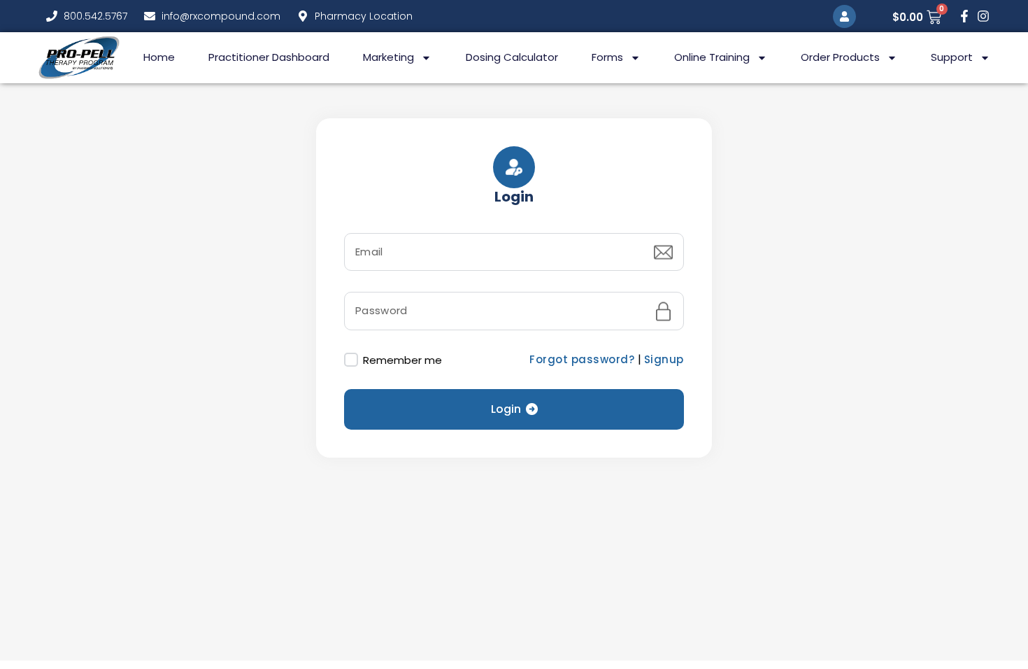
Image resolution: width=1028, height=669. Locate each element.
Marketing (388, 57)
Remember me (401, 360)
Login (506, 409)
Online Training (712, 57)
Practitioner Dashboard (268, 57)
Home (159, 57)
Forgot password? (583, 359)
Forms (607, 57)
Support (952, 57)
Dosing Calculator (512, 57)
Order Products (840, 57)
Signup (664, 359)
